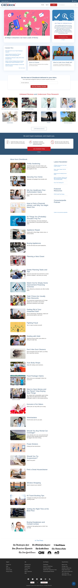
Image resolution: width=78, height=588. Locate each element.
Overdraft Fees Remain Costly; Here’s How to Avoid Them (14, 58)
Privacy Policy (9, 571)
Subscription (27, 566)
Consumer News (9, 48)
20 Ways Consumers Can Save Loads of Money (60, 166)
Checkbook (45, 564)
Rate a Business (28, 571)
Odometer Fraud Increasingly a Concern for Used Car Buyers (14, 65)
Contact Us (8, 564)
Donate (42, 4)
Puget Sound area (66, 569)
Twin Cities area (65, 573)
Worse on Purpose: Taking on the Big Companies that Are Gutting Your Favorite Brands (60, 178)
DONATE (44, 582)
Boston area (64, 564)
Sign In (47, 4)
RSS (26, 573)
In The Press (39, 540)
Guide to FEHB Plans (48, 566)
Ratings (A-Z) (28, 564)
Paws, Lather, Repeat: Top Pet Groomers (60, 170)
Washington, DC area (66, 574)
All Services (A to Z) (39, 128)
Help (7, 566)
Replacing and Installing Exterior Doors (60, 174)
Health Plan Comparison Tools (50, 569)
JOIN (32, 582)
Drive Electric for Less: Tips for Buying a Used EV (14, 51)
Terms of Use (9, 569)
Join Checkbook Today (63, 36)
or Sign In (63, 39)
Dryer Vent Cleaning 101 (59, 182)
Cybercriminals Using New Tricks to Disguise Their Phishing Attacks (13, 55)
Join (54, 4)
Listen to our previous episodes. (61, 212)
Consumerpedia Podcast (48, 571)
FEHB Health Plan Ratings (59, 194)
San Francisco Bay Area (67, 571)
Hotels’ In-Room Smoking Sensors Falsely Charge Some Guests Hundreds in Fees (14, 62)
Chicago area (65, 566)
